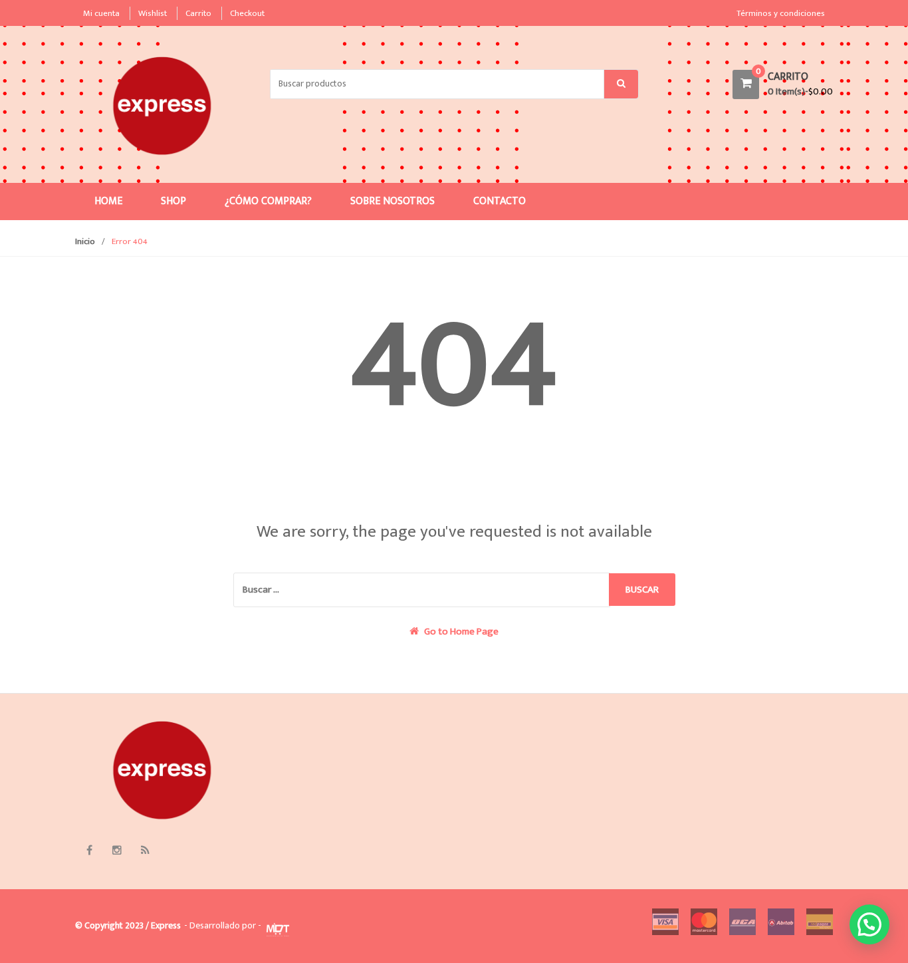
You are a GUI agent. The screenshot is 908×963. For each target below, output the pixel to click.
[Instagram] (117, 850)
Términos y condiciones (781, 13)
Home (108, 201)
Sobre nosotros (392, 201)
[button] (869, 924)
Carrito (198, 13)
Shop (173, 201)
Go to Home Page (460, 632)
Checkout (247, 13)
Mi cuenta (101, 13)
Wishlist (152, 13)
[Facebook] (89, 850)
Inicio (85, 241)
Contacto (499, 201)
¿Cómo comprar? (268, 201)
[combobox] (437, 84)
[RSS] (145, 850)
